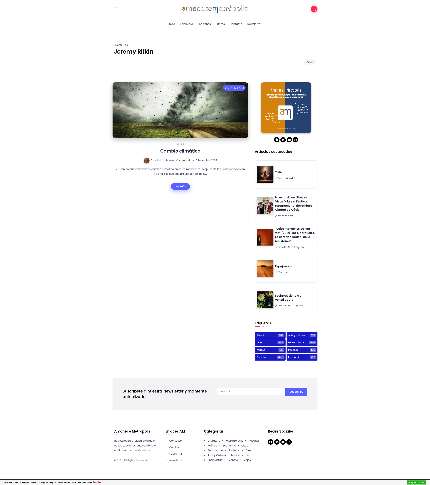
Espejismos (283, 266)
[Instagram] (295, 139)
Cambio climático (180, 151)
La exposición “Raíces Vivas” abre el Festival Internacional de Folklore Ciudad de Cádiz (293, 203)
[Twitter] (283, 139)
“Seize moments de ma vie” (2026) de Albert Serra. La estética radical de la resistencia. (295, 235)
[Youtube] (289, 139)
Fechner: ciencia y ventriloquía (288, 298)
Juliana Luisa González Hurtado (173, 160)
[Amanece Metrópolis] (215, 9)
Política (180, 143)
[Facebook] (277, 139)
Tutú (278, 172)
